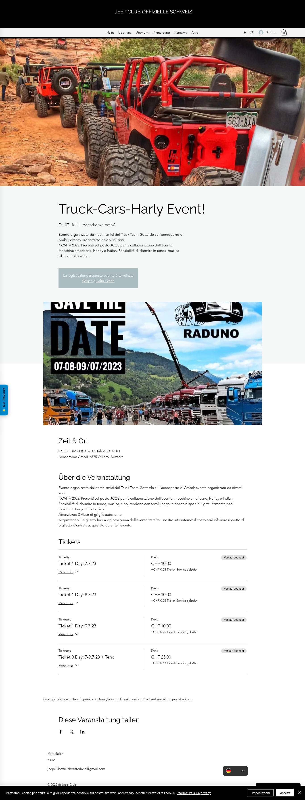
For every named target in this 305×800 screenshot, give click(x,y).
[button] (284, 32)
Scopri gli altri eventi (98, 281)
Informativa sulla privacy (194, 793)
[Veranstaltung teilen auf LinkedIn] (82, 732)
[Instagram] (251, 32)
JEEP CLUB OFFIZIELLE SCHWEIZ (153, 12)
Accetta (285, 793)
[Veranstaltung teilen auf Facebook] (60, 732)
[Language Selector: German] (235, 771)
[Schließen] (299, 792)
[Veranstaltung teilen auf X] (71, 732)
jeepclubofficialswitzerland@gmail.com (76, 769)
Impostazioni (261, 793)
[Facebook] (245, 32)
